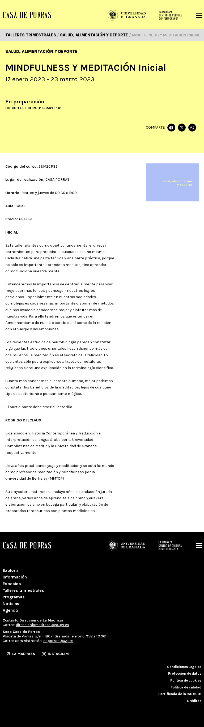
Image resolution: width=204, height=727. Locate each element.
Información (15, 577)
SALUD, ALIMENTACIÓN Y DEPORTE (41, 51)
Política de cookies (185, 680)
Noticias (11, 603)
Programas (14, 596)
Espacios (12, 583)
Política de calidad (186, 687)
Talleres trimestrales (23, 590)
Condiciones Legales (184, 667)
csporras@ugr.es (58, 641)
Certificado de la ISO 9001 (179, 694)
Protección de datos (184, 673)
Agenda (10, 610)
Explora (10, 570)
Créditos (194, 701)
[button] (171, 127)
